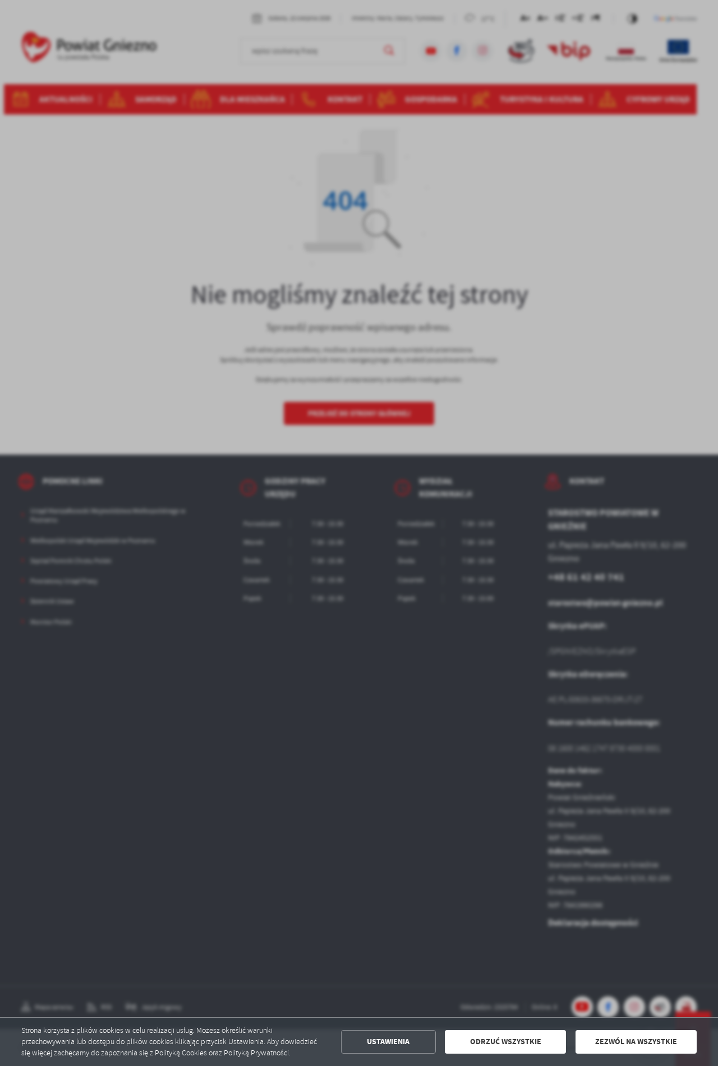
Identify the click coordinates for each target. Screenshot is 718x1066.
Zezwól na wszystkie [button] (636, 1041)
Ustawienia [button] (388, 1041)
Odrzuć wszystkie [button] (505, 1041)
